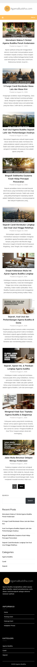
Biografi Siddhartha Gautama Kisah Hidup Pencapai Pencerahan (18, 179)
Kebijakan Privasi (9, 625)
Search (5, 495)
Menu (33, 17)
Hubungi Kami (8, 621)
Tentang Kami (8, 617)
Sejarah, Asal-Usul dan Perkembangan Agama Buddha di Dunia (18, 320)
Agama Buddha (7, 557)
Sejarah (4, 566)
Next (21, 486)
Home (6, 612)
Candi (4, 561)
